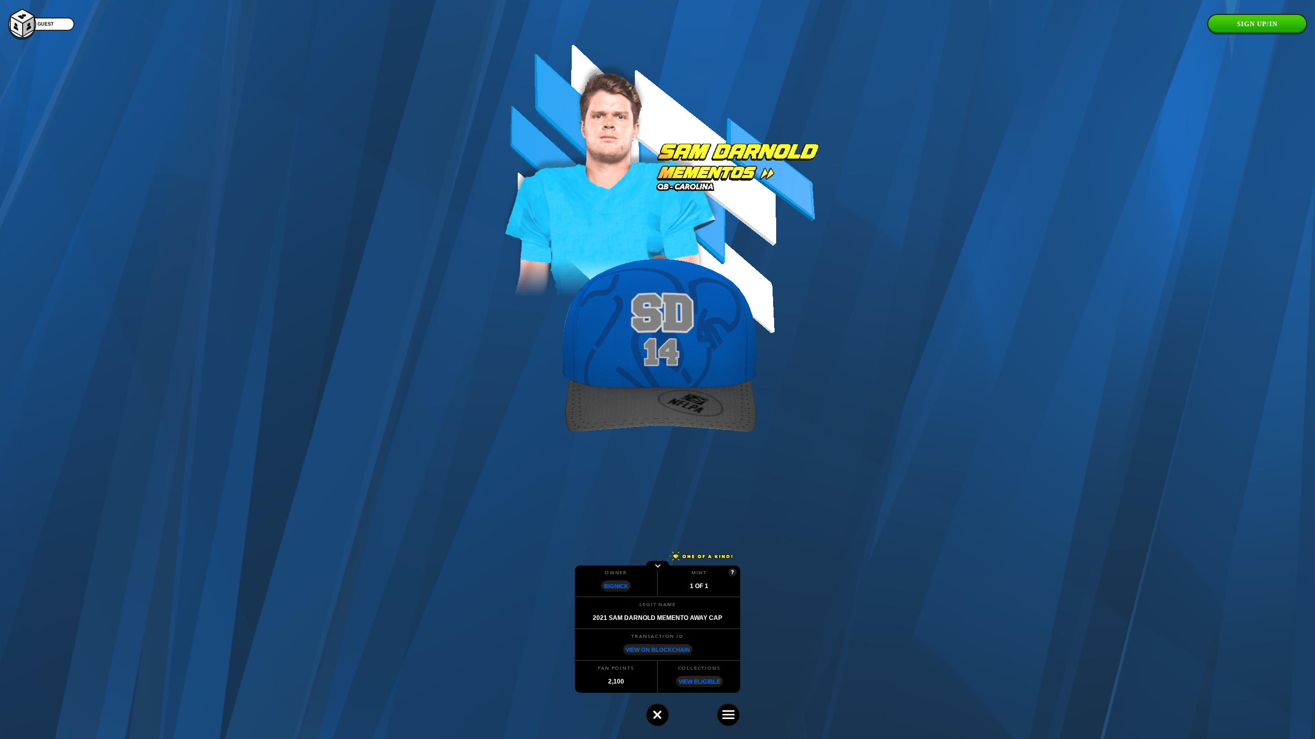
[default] (657, 715)
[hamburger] (728, 715)
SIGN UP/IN (1257, 24)
